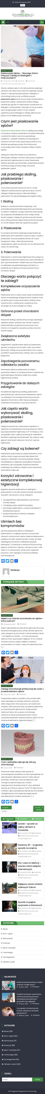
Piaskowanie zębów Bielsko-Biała (13, 131)
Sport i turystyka (9, 948)
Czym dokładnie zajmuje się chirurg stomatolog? (18, 763)
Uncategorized (8, 957)
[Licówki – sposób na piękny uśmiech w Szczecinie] (9, 828)
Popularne (9, 819)
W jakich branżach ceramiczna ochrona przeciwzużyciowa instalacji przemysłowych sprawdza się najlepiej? (29, 998)
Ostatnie (23, 819)
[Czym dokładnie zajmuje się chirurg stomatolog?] (22, 743)
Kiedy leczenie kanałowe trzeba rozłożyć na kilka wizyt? (29, 983)
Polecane (38, 819)
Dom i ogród (7, 934)
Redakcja (21, 81)
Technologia (8, 952)
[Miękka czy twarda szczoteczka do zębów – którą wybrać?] (22, 599)
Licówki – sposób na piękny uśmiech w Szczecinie (28, 826)
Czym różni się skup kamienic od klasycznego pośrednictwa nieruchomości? (8, 807)
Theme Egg (32, 1091)
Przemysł (6, 943)
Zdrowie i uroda (7, 71)
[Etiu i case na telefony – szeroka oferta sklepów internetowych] (9, 867)
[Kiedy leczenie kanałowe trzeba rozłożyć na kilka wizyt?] (8, 985)
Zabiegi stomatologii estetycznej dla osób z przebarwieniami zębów (22, 690)
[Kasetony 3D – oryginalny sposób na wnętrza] (9, 849)
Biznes (5, 929)
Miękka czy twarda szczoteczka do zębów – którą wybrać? (22, 619)
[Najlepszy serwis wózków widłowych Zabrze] (9, 888)
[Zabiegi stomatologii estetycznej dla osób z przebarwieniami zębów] (22, 670)
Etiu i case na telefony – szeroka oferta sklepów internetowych (29, 866)
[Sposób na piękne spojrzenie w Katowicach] (9, 906)
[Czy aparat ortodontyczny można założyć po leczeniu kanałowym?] (8, 1011)
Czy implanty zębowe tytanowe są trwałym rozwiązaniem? (39, 807)
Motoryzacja (7, 938)
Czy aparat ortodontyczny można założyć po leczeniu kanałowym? (28, 1010)
